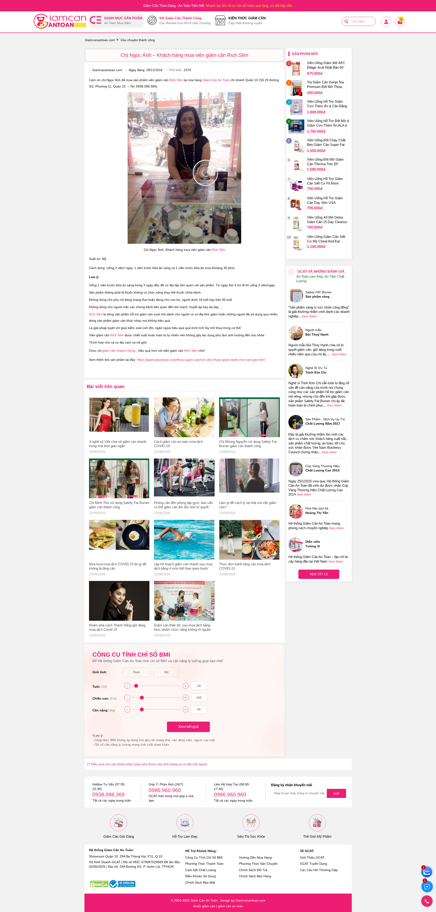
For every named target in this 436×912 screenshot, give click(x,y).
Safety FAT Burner (318, 294)
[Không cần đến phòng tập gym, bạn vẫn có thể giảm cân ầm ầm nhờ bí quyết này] (184, 478)
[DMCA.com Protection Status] (99, 884)
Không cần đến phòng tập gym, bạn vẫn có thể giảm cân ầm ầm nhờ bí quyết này (183, 505)
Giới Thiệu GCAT (312, 857)
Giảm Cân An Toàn (216, 80)
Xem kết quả (188, 727)
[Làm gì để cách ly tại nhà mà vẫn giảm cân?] (249, 478)
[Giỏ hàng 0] (399, 26)
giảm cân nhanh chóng (119, 350)
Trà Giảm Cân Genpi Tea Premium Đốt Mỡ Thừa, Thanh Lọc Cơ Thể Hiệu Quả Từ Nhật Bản (325, 85)
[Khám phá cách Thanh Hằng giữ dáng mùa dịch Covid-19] (119, 601)
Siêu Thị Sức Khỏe (251, 836)
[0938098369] (427, 901)
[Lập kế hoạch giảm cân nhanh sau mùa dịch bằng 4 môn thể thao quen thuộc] (184, 540)
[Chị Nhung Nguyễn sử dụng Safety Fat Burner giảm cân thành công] (249, 417)
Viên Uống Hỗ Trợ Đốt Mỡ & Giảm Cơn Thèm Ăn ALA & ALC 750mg (328, 123)
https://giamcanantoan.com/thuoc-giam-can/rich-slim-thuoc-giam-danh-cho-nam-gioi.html (201, 359)
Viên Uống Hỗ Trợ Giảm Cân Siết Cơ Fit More (325, 181)
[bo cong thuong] (122, 884)
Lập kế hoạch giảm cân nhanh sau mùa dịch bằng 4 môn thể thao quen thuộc (183, 566)
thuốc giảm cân (204, 906)
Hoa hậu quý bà (316, 510)
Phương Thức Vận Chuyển (258, 863)
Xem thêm (309, 316)
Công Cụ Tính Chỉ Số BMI (204, 857)
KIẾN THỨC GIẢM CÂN (247, 20)
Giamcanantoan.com (100, 40)
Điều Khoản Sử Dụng (200, 876)
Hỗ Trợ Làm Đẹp (184, 836)
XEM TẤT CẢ (319, 574)
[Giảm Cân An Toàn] (60, 22)
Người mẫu (317, 332)
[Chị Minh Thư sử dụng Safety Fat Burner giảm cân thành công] (119, 478)
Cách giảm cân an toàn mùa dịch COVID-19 (178, 444)
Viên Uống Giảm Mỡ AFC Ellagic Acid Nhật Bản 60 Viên (326, 65)
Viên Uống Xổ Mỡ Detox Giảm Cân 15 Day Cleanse (327, 219)
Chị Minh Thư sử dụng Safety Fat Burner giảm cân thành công (119, 505)
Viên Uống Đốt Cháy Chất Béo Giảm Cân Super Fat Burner (326, 143)
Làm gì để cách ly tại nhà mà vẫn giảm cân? (247, 505)
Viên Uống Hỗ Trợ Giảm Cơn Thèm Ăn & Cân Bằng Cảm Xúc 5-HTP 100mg (327, 104)
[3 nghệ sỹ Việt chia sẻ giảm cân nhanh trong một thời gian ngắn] (119, 417)
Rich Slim (176, 80)
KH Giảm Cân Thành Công (185, 20)
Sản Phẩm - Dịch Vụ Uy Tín (325, 421)
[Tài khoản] (386, 26)
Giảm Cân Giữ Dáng (118, 836)
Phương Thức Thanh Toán (204, 863)
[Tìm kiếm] (346, 21)
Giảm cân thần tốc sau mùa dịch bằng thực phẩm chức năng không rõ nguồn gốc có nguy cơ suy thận (182, 627)
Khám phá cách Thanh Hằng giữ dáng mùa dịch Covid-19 (117, 627)
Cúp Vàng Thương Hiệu (322, 468)
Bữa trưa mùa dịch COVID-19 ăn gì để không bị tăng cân (117, 566)
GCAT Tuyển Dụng (313, 863)
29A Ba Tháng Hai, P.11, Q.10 (141, 856)
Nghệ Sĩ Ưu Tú (316, 370)
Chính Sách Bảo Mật (200, 882)
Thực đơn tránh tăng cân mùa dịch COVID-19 (244, 566)
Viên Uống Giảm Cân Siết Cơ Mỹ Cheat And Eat (326, 239)
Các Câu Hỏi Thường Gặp (319, 870)
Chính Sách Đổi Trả (253, 870)
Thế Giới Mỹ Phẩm (317, 836)
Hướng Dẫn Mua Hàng (255, 857)
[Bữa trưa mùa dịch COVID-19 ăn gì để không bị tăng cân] (119, 540)
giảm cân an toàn (230, 906)
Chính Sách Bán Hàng (255, 876)
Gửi (336, 793)
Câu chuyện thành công (138, 40)
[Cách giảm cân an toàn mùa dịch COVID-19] (184, 417)
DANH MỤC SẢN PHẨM (123, 20)
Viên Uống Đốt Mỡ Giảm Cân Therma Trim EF (325, 161)
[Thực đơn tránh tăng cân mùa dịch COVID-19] (249, 540)
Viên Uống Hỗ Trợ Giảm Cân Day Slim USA (325, 200)
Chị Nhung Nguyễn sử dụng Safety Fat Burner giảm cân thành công (248, 444)
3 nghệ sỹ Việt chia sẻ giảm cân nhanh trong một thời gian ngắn (117, 444)
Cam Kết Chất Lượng (200, 870)
